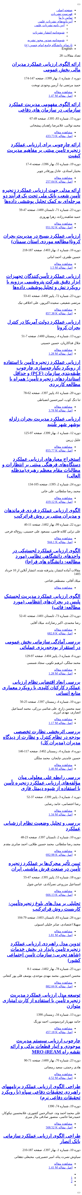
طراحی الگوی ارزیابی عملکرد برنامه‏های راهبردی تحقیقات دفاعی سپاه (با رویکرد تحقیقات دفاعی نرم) (41, 1092)
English (67, 48)
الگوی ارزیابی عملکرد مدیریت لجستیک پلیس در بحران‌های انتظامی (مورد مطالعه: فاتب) (42, 602)
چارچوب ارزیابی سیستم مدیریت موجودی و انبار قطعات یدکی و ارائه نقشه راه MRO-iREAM (45, 1046)
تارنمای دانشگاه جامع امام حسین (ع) (48, 45)
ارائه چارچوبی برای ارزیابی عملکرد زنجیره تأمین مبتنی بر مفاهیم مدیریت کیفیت (43, 150)
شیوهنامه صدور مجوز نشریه (45, 40)
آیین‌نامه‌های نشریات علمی (55, 21)
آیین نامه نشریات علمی (49, 25)
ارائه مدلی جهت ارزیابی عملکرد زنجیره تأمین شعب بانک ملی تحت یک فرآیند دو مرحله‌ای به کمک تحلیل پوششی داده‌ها (41, 196)
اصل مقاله (60, 95)
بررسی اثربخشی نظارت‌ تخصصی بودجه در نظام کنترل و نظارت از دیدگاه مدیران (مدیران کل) (41, 737)
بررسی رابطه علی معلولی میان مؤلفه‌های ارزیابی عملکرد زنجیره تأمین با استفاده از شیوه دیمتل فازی (42, 783)
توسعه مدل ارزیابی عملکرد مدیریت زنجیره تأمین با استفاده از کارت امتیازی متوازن (41, 1000)
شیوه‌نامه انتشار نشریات (48, 32)
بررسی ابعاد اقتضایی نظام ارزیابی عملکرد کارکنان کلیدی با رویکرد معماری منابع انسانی (41, 687)
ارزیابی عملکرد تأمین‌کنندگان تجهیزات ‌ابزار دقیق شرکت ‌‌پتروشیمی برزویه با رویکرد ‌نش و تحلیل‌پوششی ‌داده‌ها (43, 282)
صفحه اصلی (64, 10)
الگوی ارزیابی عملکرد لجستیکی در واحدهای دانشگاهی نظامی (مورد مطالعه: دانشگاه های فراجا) (46, 556)
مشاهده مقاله (63, 92)
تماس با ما (65, 17)
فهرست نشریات (61, 14)
